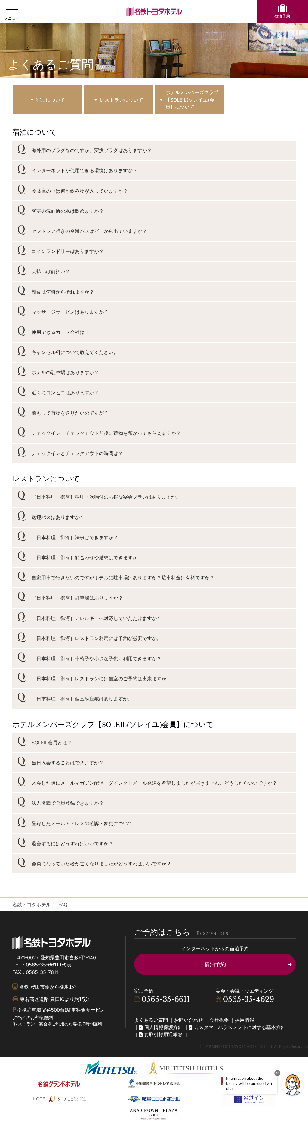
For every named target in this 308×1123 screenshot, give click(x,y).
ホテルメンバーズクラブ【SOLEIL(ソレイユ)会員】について (191, 99)
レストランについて (121, 100)
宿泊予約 (215, 964)
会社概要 (219, 1020)
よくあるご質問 (151, 1020)
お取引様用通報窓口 (165, 1034)
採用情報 (244, 1020)
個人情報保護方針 (163, 1027)
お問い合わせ (188, 1020)
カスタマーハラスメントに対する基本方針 (238, 1027)
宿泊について (50, 100)
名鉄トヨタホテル (31, 905)
